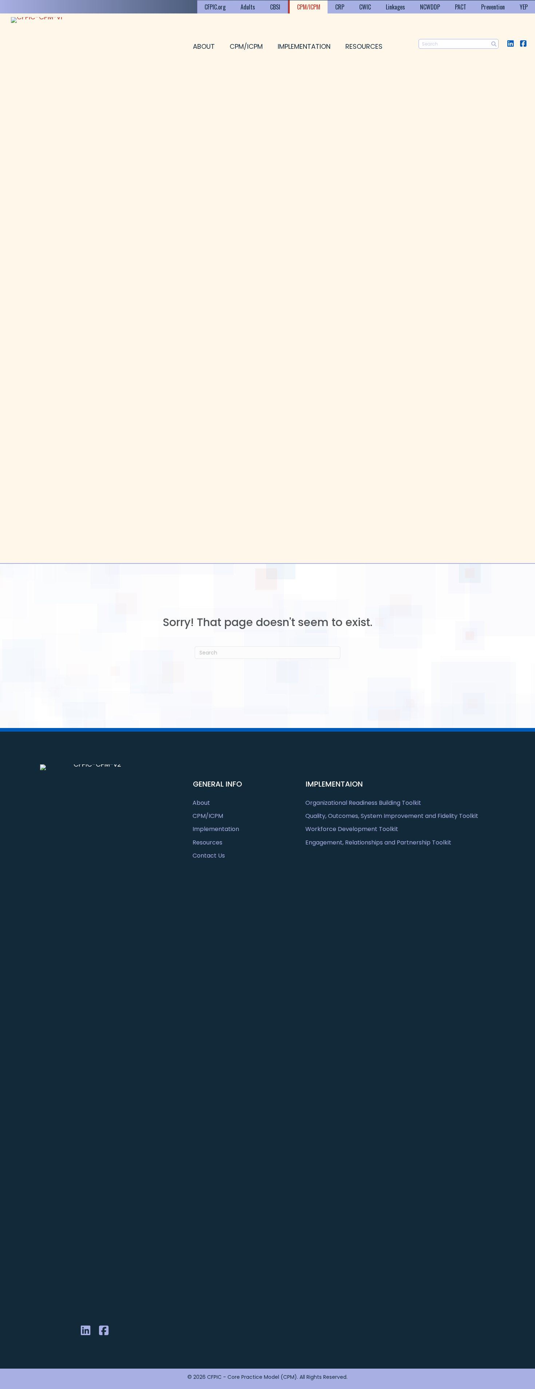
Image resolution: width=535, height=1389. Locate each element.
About (204, 46)
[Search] (493, 43)
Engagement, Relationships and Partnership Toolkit (378, 842)
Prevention (493, 7)
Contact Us (209, 855)
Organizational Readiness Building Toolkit (363, 803)
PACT (460, 7)
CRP (339, 7)
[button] (510, 43)
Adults (248, 7)
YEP (524, 7)
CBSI (275, 7)
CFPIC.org (215, 7)
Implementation (304, 46)
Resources (364, 46)
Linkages (395, 7)
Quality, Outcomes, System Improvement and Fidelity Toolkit (391, 816)
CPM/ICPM (308, 7)
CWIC (365, 7)
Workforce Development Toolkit (351, 829)
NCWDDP (430, 7)
